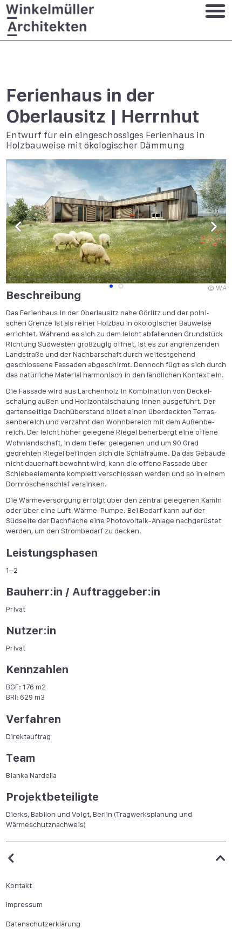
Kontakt (19, 886)
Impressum (24, 904)
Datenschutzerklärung (43, 924)
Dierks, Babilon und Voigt (48, 814)
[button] (18, 226)
